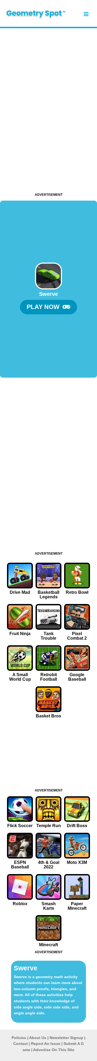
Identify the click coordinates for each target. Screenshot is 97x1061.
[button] (48, 307)
